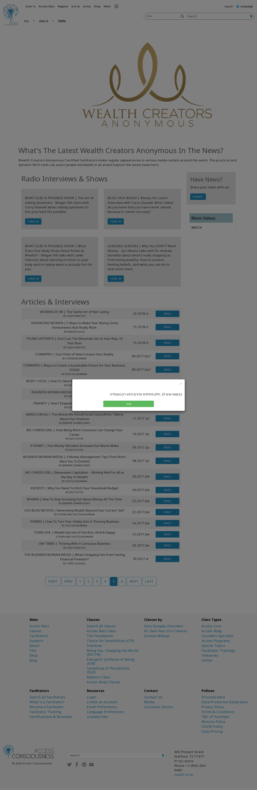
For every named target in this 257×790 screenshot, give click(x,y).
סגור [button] (128, 404)
